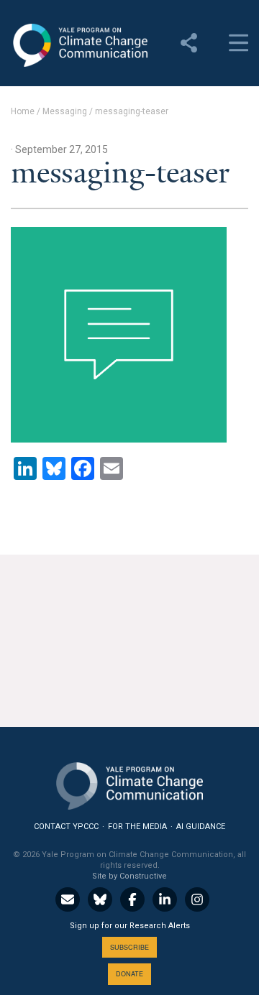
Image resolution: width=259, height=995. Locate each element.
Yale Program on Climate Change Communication (79, 45)
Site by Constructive (129, 876)
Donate (129, 973)
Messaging (64, 111)
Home (23, 111)
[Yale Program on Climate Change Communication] (129, 783)
